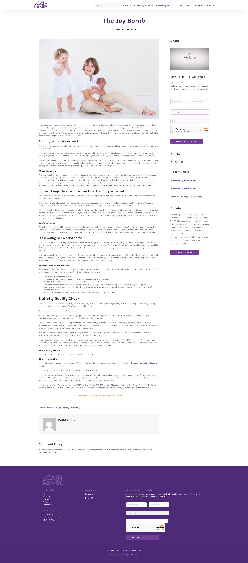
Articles (50, 408)
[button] (190, 59)
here (91, 354)
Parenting (75, 408)
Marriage (67, 408)
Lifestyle (58, 408)
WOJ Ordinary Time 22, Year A (185, 188)
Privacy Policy (136, 550)
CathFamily (131, 29)
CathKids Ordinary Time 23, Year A (187, 197)
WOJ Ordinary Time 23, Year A (185, 180)
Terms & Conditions (123, 550)
